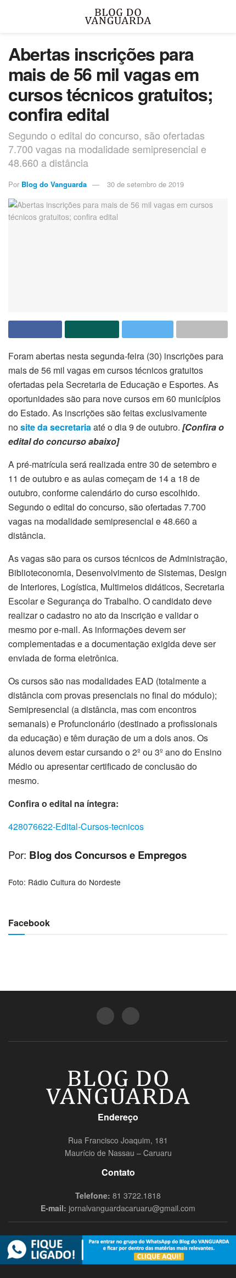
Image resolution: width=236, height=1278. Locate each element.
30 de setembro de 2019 (145, 184)
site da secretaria (55, 427)
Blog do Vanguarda (54, 184)
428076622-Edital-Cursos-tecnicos (76, 826)
